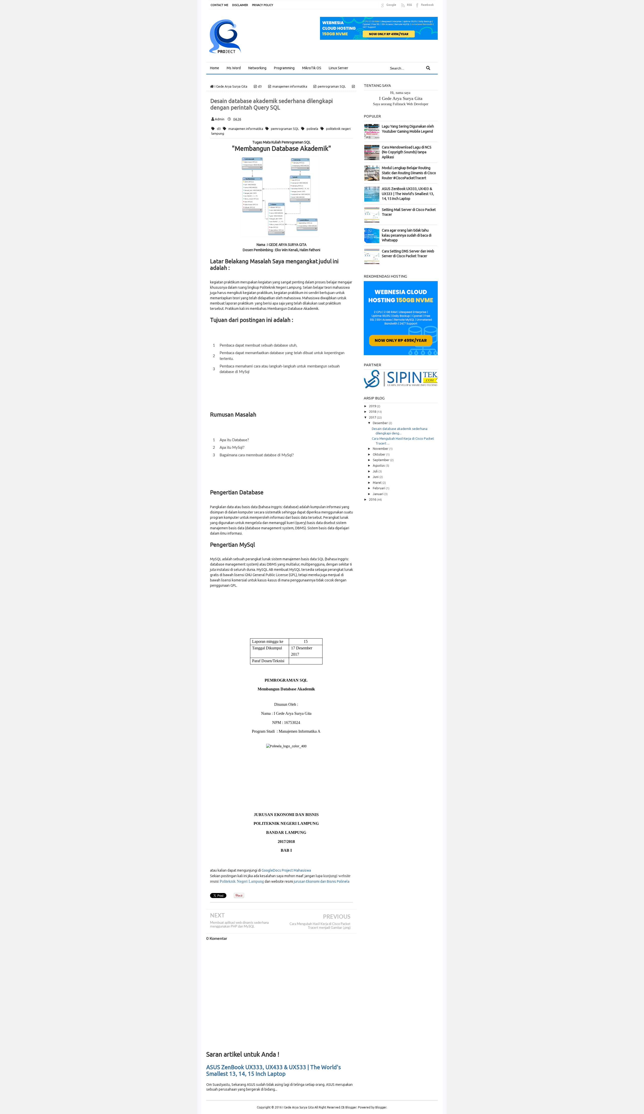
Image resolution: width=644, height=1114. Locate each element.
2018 (373, 411)
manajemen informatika (245, 128)
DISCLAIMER (240, 5)
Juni (376, 476)
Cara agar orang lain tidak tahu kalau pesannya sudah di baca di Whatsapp (406, 235)
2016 (373, 499)
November (381, 448)
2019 (373, 406)
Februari (379, 488)
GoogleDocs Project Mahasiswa (286, 870)
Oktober (379, 454)
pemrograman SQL (285, 128)
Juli (375, 471)
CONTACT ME (219, 5)
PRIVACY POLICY (262, 5)
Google (391, 4)
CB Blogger (348, 1107)
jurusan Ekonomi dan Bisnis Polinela (322, 881)
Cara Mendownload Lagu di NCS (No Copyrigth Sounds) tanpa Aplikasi (406, 152)
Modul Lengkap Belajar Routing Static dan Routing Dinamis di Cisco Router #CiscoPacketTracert (409, 173)
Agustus (379, 465)
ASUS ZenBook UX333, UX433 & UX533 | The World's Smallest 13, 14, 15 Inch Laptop (273, 1070)
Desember (381, 423)
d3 (219, 128)
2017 (373, 417)
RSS (409, 4)
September (381, 460)
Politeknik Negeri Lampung (242, 881)
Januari (378, 494)
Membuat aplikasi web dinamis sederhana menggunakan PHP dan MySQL (239, 924)
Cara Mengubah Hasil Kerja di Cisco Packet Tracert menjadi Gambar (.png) (320, 925)
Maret (377, 482)
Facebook (427, 4)
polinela (312, 128)
